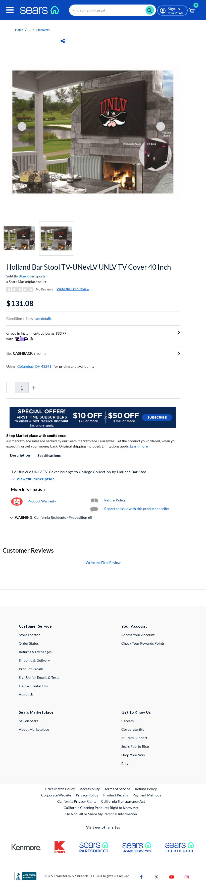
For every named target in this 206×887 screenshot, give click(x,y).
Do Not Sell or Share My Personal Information (101, 814)
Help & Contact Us (33, 686)
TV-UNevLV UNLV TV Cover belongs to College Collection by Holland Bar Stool (79, 472)
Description (20, 455)
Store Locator (29, 635)
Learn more (139, 446)
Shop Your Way (133, 755)
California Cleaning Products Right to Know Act (101, 807)
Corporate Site (132, 729)
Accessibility (90, 789)
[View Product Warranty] (17, 501)
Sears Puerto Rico (135, 746)
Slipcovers (42, 30)
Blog (124, 763)
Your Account (134, 626)
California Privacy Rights (76, 801)
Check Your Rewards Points (143, 643)
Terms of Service (117, 789)
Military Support (134, 738)
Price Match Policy (60, 789)
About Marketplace (34, 729)
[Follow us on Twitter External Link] (156, 876)
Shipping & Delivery (34, 660)
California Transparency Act (123, 801)
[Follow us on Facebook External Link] (141, 876)
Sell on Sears (28, 721)
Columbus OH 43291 (34, 366)
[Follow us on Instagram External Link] (187, 876)
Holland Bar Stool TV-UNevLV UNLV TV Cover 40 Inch (88, 267)
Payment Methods (147, 795)
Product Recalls (31, 669)
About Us (26, 694)
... (29, 30)
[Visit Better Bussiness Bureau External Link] (25, 875)
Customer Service (35, 626)
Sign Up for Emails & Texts (39, 677)
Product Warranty (42, 501)
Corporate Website (56, 795)
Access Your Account (137, 635)
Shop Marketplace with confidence (36, 435)
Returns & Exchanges (35, 652)
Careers (127, 721)
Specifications (49, 455)
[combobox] (112, 10)
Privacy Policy (87, 795)
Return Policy (115, 500)
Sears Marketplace (36, 712)
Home (19, 30)
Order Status (29, 643)
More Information (28, 489)
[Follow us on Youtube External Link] (172, 876)
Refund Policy (146, 789)
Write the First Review (73, 289)
